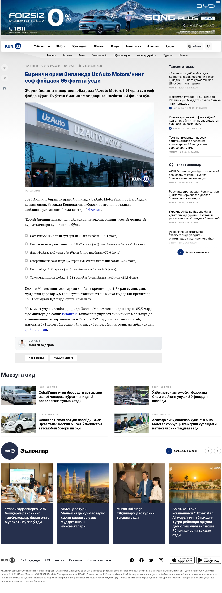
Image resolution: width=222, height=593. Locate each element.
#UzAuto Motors (63, 357)
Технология (133, 46)
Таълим (51, 55)
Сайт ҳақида (30, 560)
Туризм (168, 55)
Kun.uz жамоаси (99, 560)
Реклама (75, 560)
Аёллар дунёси (146, 55)
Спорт (115, 46)
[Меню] (216, 46)
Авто (82, 55)
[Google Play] (208, 560)
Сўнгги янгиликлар (185, 165)
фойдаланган (36, 329)
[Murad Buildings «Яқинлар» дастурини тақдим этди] (139, 503)
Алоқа (59, 560)
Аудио (169, 46)
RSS (47, 560)
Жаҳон (60, 46)
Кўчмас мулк (122, 55)
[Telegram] (4, 78)
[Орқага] (4, 67)
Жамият (99, 46)
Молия (67, 55)
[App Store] (182, 560)
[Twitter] (151, 560)
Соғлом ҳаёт (100, 55)
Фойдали (153, 46)
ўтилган (94, 209)
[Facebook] (4, 88)
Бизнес (184, 55)
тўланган (69, 314)
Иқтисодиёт (79, 46)
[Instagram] (161, 560)
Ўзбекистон (42, 46)
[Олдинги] (208, 450)
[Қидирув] (208, 46)
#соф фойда (36, 357)
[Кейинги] (217, 450)
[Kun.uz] (13, 46)
